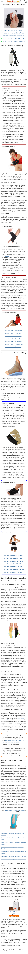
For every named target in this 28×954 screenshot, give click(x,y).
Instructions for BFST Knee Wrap (13, 341)
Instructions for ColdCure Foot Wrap (13, 564)
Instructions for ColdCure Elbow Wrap (13, 561)
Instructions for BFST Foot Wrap (13, 338)
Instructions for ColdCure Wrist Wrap (13, 572)
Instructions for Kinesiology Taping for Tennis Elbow (13, 856)
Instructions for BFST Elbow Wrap (13, 336)
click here (7, 256)
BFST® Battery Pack (14, 912)
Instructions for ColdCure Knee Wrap (13, 566)
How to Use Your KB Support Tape (14, 38)
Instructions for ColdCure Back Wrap (13, 558)
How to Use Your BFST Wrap (12, 30)
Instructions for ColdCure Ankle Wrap (13, 555)
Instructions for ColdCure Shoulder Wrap (14, 569)
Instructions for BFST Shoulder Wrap (14, 344)
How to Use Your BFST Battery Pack (15, 41)
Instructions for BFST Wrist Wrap (13, 347)
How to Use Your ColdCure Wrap (13, 33)
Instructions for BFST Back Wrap (13, 333)
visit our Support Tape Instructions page (15, 810)
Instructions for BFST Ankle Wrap (13, 330)
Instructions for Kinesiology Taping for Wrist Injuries (13, 859)
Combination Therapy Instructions (13, 36)
